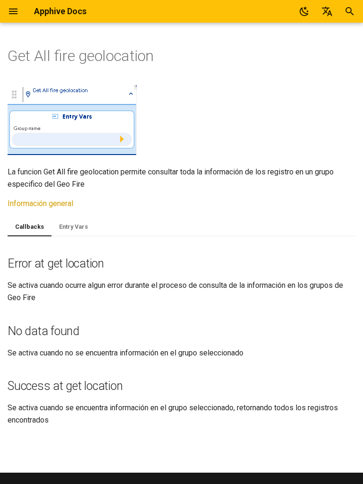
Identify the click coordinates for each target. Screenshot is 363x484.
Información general (40, 203)
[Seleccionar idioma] (327, 11)
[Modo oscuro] (304, 11)
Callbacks (29, 226)
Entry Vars (73, 226)
